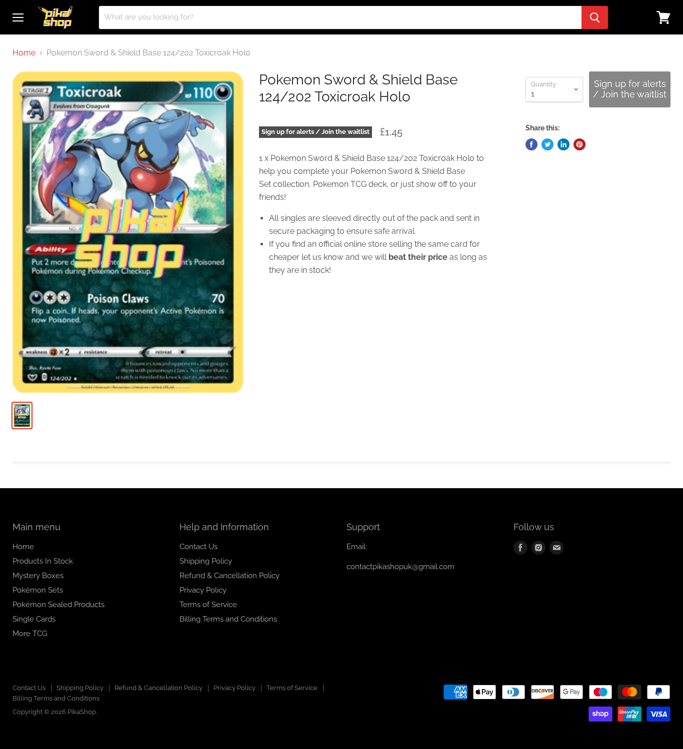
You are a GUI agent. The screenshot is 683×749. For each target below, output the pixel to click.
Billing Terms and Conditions (228, 619)
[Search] (595, 17)
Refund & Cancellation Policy (230, 575)
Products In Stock (42, 561)
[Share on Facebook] (532, 144)
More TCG (30, 633)
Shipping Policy (206, 561)
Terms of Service (208, 604)
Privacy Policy (203, 590)
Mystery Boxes (38, 575)
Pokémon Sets (37, 590)
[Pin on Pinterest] (580, 144)
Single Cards (34, 619)
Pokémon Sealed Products (58, 604)
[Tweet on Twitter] (548, 144)
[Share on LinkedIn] (564, 144)
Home (24, 52)
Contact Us (199, 546)
